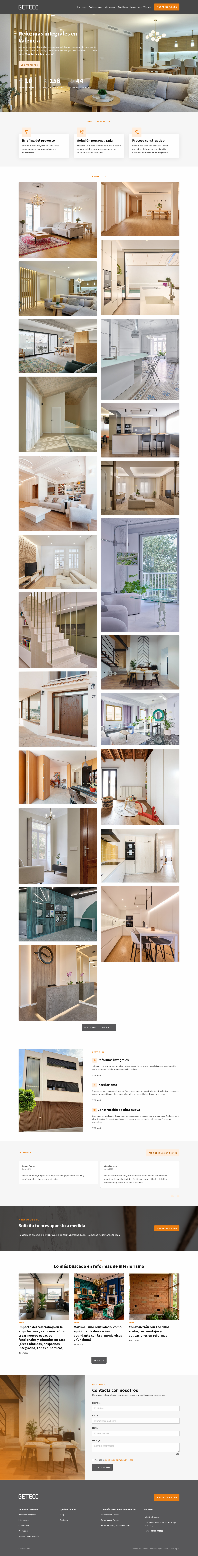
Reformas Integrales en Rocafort (115, 1525)
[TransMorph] (140, 574)
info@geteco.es (152, 1517)
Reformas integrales (27, 1514)
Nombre (96, 1402)
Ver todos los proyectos (99, 1027)
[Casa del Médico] (140, 923)
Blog (62, 1514)
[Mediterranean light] (140, 277)
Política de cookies (140, 1548)
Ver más (96, 1075)
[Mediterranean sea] (58, 708)
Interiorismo (110, 7)
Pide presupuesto (167, 7)
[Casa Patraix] (58, 777)
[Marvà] (58, 288)
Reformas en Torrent (110, 1514)
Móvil (95, 1427)
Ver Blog (99, 1360)
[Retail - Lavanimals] (58, 914)
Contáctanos (102, 1467)
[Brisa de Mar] (140, 662)
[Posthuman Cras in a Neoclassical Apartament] (140, 358)
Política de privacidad (159, 1548)
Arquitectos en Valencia (140, 7)
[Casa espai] (140, 208)
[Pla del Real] (140, 430)
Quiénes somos (95, 7)
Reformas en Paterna (110, 1520)
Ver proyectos (29, 65)
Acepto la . (114, 1459)
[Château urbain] (58, 219)
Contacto (64, 1520)
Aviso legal (174, 1548)
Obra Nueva (123, 7)
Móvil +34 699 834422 (154, 1531)
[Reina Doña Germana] (58, 845)
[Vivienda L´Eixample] (58, 493)
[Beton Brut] (58, 414)
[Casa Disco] (140, 718)
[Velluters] (140, 855)
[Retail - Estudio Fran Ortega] (58, 982)
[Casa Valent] (58, 561)
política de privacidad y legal (119, 1459)
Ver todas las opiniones (163, 1153)
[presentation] (172, 1195)
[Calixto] (140, 487)
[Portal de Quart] (58, 629)
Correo (95, 1415)
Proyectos (82, 7)
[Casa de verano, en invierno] (58, 345)
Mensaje (96, 1440)
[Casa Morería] (140, 786)
